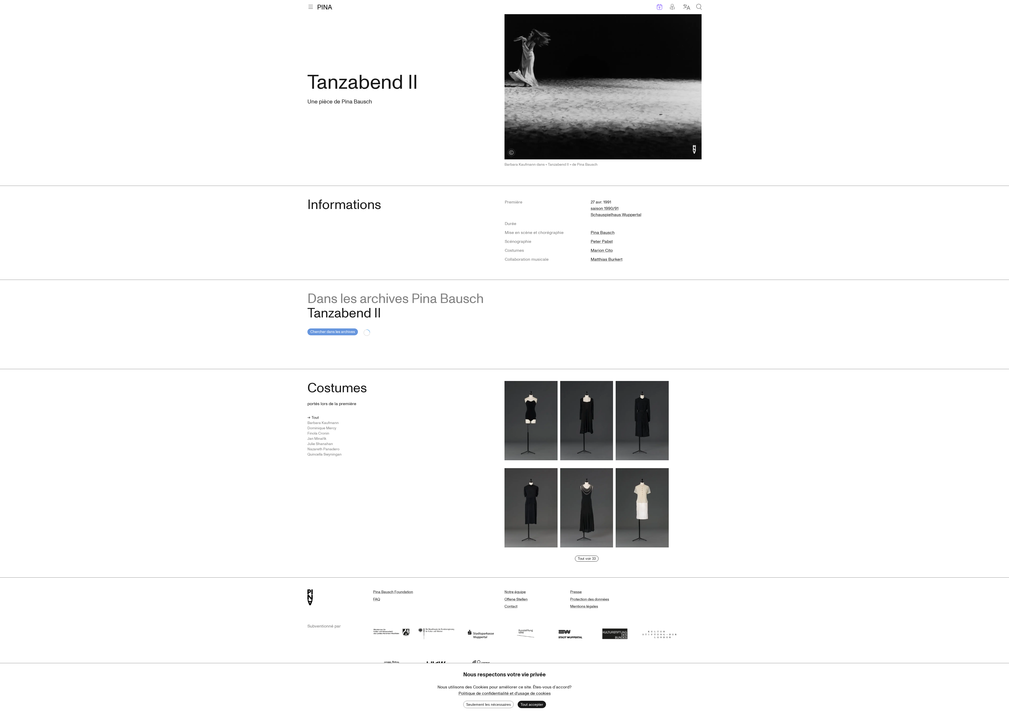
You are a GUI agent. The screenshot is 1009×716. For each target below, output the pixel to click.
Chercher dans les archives (332, 331)
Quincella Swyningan (324, 454)
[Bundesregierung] (436, 633)
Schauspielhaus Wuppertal (616, 215)
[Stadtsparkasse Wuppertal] (480, 633)
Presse (576, 591)
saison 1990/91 (605, 208)
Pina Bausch (603, 233)
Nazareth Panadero (323, 449)
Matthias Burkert (606, 259)
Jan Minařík (316, 438)
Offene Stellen (516, 599)
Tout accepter (532, 704)
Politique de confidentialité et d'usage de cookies (505, 693)
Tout (315, 417)
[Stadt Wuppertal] (570, 633)
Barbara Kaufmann (323, 422)
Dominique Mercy (321, 428)
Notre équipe (515, 591)
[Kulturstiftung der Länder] (659, 633)
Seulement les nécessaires (488, 704)
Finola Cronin (318, 433)
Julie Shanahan (320, 443)
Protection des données (589, 599)
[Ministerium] (391, 633)
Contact (510, 606)
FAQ (376, 599)
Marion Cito (602, 250)
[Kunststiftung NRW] (525, 633)
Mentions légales (584, 606)
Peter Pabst (602, 241)
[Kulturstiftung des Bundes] (614, 633)
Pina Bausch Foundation (393, 591)
